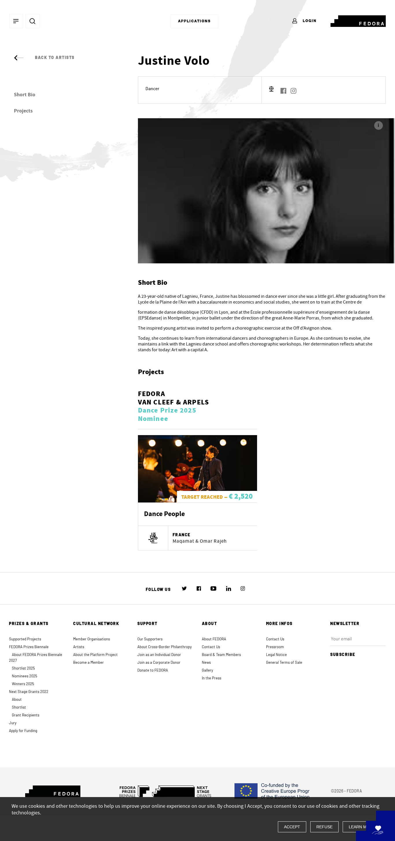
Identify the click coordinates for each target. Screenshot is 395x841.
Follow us (158, 590)
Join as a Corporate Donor (158, 663)
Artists (78, 647)
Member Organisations (91, 639)
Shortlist (19, 707)
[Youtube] (213, 588)
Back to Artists (55, 58)
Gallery (207, 670)
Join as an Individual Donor (159, 655)
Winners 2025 (23, 684)
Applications (194, 21)
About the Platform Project (95, 655)
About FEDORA (214, 639)
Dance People (164, 514)
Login (309, 21)
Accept (292, 827)
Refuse (324, 827)
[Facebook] (283, 91)
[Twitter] (184, 588)
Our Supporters (150, 639)
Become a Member (88, 663)
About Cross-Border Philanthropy (164, 647)
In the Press (211, 678)
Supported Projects (25, 639)
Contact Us (211, 647)
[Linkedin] (228, 588)
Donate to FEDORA (152, 670)
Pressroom (275, 647)
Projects (23, 110)
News (206, 663)
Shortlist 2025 (23, 668)
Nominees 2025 (24, 676)
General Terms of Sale (284, 663)
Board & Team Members (221, 655)
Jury (12, 723)
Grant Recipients (25, 715)
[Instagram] (293, 91)
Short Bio (24, 94)
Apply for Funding (23, 731)
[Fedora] (358, 20)
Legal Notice (276, 655)
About (17, 700)
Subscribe (342, 655)
